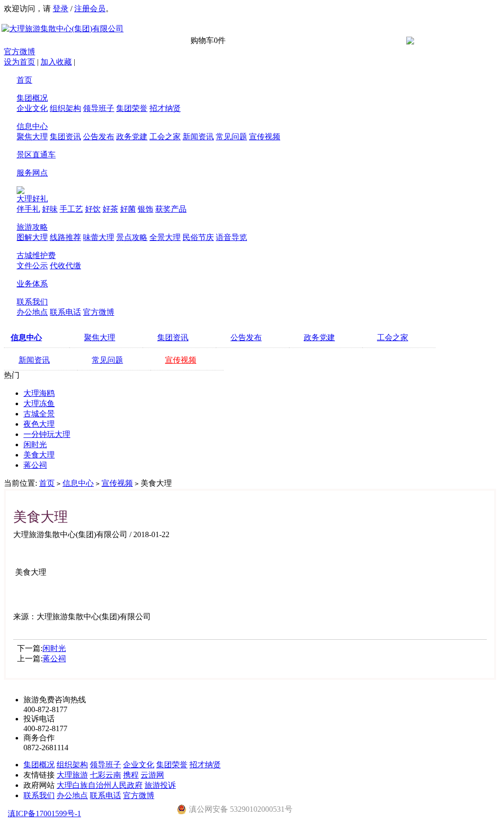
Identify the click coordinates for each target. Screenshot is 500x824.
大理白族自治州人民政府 (100, 785)
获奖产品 (171, 209)
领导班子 (98, 108)
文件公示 (32, 265)
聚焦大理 (32, 136)
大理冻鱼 (39, 403)
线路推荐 (65, 237)
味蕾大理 (98, 237)
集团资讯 (65, 136)
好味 (50, 209)
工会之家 (165, 136)
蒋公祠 (35, 465)
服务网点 (32, 173)
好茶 (110, 209)
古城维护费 (36, 255)
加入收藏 (56, 62)
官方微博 (19, 51)
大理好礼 (32, 199)
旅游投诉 (160, 785)
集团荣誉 (131, 108)
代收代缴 (65, 265)
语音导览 (231, 237)
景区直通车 (36, 155)
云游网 (152, 775)
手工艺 (71, 209)
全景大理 (165, 237)
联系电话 (65, 312)
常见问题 (231, 136)
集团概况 (32, 98)
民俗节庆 (198, 237)
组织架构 (65, 108)
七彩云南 (105, 775)
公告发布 (98, 136)
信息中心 (32, 126)
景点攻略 (131, 237)
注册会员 (89, 8)
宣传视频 (264, 136)
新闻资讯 (198, 136)
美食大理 (39, 455)
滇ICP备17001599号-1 (44, 813)
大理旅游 (72, 775)
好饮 (93, 209)
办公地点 (32, 312)
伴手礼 (28, 209)
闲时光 (35, 444)
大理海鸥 (39, 393)
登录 (60, 8)
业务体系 (32, 284)
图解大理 (32, 237)
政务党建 (131, 136)
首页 (24, 80)
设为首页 (19, 62)
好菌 (128, 209)
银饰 (145, 209)
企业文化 (32, 108)
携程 (131, 775)
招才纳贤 (165, 108)
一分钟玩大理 (46, 434)
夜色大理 (39, 424)
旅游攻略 (32, 227)
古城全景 (39, 414)
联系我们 (32, 302)
